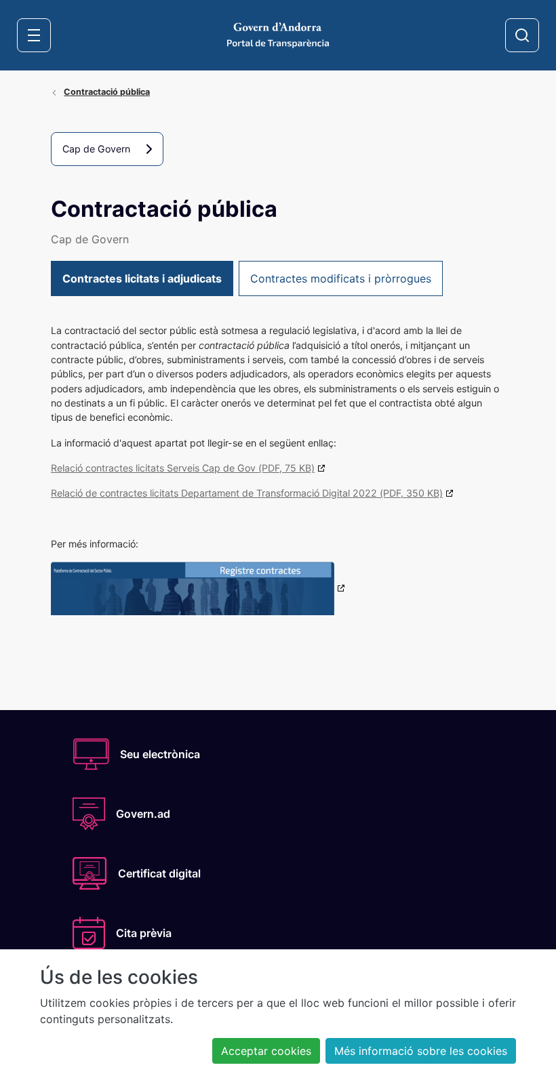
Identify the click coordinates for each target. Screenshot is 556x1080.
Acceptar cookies (266, 1051)
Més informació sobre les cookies (420, 1051)
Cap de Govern (96, 148)
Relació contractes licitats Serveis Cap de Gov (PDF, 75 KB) (183, 468)
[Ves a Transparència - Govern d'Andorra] (278, 34)
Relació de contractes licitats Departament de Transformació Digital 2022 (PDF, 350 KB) (247, 493)
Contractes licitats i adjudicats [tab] (142, 278)
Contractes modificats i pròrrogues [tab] (340, 278)
